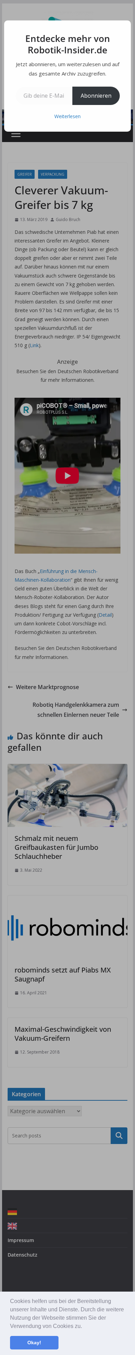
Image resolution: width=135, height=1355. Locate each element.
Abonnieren (96, 95)
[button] (84, 1327)
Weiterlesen (67, 116)
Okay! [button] (34, 1342)
